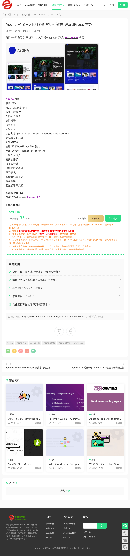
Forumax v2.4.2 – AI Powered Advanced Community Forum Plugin (65, 418)
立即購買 (113, 218)
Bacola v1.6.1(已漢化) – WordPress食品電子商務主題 (98, 367)
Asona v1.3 (21, 343)
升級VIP (96, 218)
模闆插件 (57, 5)
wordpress (78, 343)
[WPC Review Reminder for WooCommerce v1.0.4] (24, 397)
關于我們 (50, 523)
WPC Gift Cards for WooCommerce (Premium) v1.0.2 (105, 464)
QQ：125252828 (90, 536)
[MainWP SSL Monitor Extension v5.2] (24, 442)
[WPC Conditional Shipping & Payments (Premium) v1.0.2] (65, 442)
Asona (10, 343)
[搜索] (103, 4)
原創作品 (73, 5)
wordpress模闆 (69, 533)
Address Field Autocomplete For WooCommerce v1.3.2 (105, 418)
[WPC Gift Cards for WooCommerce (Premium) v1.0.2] (105, 442)
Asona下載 (35, 343)
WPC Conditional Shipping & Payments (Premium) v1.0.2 (64, 464)
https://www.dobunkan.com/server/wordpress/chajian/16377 (53, 316)
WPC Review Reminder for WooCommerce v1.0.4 (23, 418)
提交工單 (87, 532)
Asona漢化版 (49, 343)
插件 (28, 31)
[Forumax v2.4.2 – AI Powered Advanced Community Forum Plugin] (65, 397)
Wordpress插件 (69, 523)
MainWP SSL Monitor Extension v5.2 (24, 464)
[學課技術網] (7, 5)
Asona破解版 (64, 343)
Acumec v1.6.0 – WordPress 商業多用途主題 (28, 367)
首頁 (19, 5)
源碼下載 (67, 528)
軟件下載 (67, 537)
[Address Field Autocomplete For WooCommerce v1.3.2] (105, 397)
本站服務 (50, 528)
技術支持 (89, 5)
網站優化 (43, 5)
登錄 (67, 490)
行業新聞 (30, 5)
